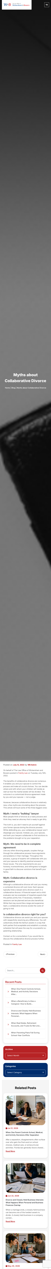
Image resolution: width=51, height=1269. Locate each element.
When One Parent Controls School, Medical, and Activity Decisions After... (26, 991)
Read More (10, 1151)
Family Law (23, 773)
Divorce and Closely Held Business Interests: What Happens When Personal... (26, 1013)
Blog (13, 388)
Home (7, 388)
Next (42, 954)
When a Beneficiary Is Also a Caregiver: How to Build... (23, 1002)
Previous (10, 954)
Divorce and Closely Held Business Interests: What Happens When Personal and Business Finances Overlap (25, 1202)
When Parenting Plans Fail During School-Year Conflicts (25, 1034)
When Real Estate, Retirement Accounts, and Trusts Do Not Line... (26, 1024)
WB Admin (32, 765)
